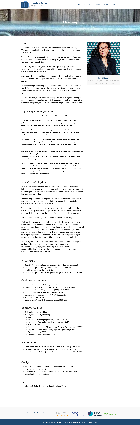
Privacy (59, 422)
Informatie (86, 4)
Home (78, 4)
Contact (107, 4)
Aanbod (97, 4)
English (116, 4)
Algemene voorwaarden (72, 422)
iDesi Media (93, 422)
